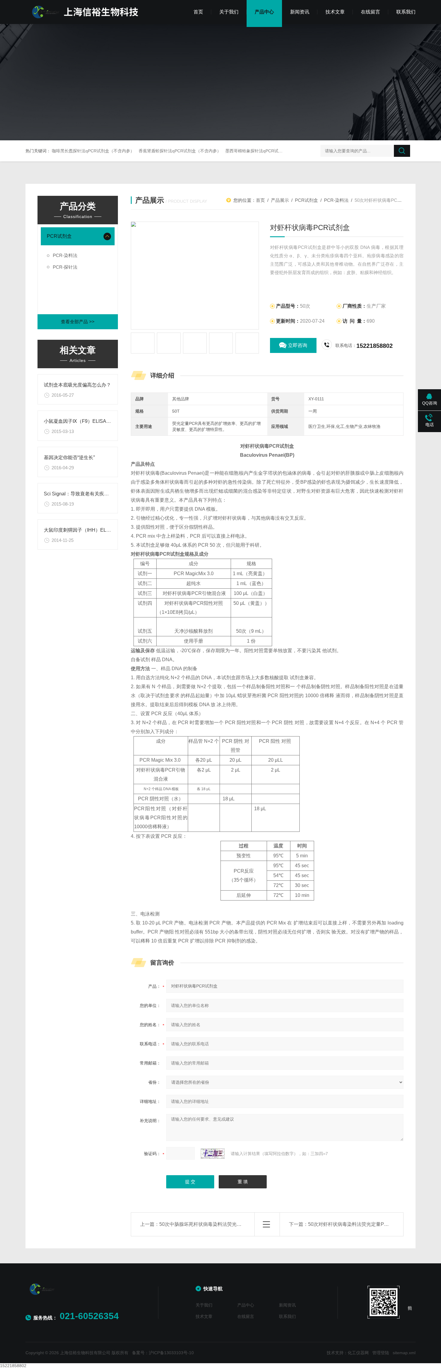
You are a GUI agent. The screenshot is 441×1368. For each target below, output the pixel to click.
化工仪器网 (358, 1352)
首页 (198, 11)
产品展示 (280, 200)
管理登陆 (380, 1352)
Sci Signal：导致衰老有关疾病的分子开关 (88, 493)
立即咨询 (297, 345)
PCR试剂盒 (59, 236)
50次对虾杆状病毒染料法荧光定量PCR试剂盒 (357, 1224)
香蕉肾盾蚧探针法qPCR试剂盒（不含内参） (180, 150)
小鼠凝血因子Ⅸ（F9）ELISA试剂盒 (82, 421)
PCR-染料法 (65, 255)
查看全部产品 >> (77, 321)
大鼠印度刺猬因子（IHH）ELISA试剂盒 (86, 530)
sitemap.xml (404, 1352)
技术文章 (335, 11)
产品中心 (264, 11)
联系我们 (406, 11)
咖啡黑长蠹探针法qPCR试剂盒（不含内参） (93, 150)
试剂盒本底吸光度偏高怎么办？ (77, 384)
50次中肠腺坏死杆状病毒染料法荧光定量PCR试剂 (212, 1224)
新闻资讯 (299, 11)
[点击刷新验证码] (213, 1153)
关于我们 (228, 11)
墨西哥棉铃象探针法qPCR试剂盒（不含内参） (268, 150)
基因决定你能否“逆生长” (69, 457)
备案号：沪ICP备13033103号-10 (163, 1352)
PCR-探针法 (65, 267)
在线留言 (370, 11)
